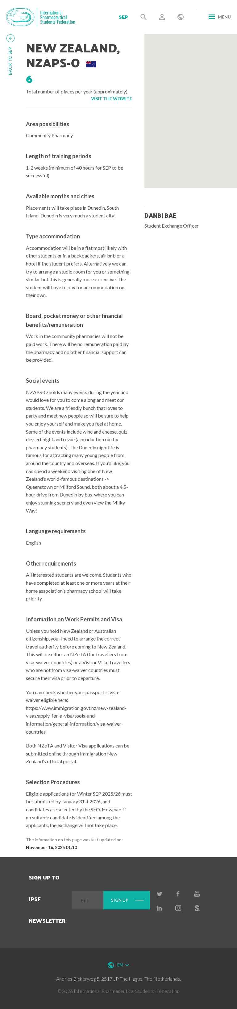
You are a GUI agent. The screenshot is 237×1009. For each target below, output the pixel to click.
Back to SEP (10, 61)
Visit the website (111, 98)
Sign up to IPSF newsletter (47, 898)
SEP (123, 16)
